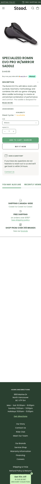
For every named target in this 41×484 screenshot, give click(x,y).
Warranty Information (20, 451)
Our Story (20, 423)
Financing (20, 455)
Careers (20, 459)
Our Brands (20, 443)
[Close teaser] (32, 473)
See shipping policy (20, 220)
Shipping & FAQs (20, 466)
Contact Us (9, 171)
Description (8, 82)
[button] (32, 8)
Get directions (20, 416)
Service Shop (20, 447)
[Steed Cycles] (20, 8)
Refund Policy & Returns (20, 470)
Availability (20, 112)
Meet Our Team (20, 435)
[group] (20, 2)
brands (24, 231)
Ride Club (20, 431)
